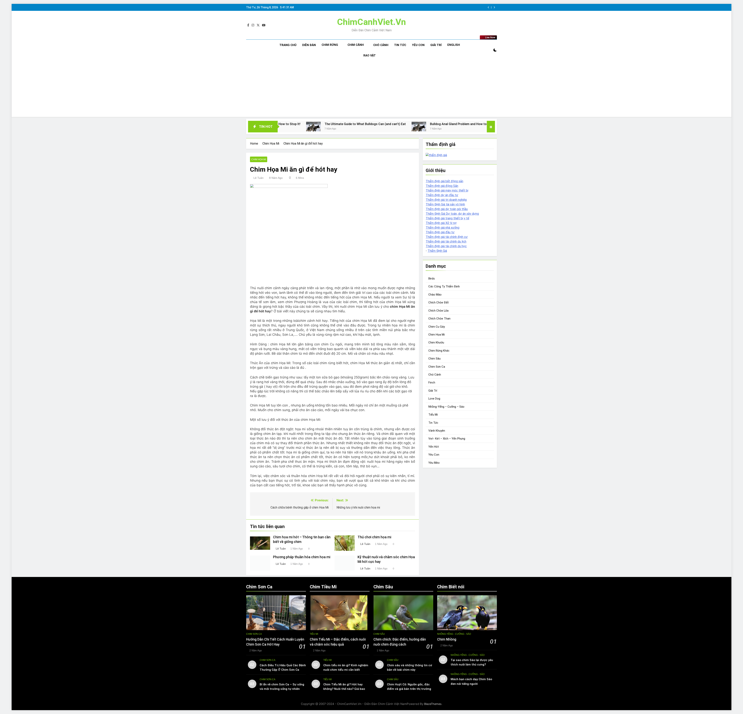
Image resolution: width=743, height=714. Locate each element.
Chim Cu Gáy (436, 326)
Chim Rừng (330, 45)
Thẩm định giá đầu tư (440, 232)
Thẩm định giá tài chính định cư (447, 237)
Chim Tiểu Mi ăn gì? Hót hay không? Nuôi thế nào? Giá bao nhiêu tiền (344, 689)
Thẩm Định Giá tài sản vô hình (445, 204)
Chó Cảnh (380, 45)
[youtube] (264, 25)
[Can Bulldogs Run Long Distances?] (443, 126)
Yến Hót (433, 446)
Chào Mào (435, 294)
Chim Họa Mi (258, 159)
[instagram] (252, 25)
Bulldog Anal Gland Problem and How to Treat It (396, 124)
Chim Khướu (436, 342)
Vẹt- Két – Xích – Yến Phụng (446, 438)
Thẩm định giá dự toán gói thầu (447, 209)
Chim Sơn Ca (436, 366)
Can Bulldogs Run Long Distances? (479, 124)
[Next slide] (494, 7)
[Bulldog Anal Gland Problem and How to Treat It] (350, 126)
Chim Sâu (434, 358)
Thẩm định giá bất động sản (444, 181)
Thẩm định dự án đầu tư (442, 195)
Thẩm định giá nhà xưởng (442, 227)
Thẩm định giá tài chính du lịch (446, 241)
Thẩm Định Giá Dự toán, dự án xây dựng (452, 214)
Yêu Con (418, 45)
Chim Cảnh (356, 45)
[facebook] (248, 25)
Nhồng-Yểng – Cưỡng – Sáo (446, 406)
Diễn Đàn (309, 45)
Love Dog (434, 398)
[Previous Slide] (488, 7)
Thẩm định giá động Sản (442, 186)
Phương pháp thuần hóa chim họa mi (301, 557)
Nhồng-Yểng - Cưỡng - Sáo (454, 634)
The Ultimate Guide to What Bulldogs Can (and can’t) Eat (297, 124)
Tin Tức (400, 45)
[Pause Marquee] (491, 126)
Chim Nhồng (446, 639)
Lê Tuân (258, 177)
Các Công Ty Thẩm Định (444, 286)
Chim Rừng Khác (438, 350)
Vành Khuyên (436, 430)
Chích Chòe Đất (438, 302)
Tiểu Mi (433, 414)
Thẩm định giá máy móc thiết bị (447, 190)
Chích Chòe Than (439, 318)
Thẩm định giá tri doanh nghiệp (446, 200)
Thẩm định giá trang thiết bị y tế (447, 218)
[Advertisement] (371, 90)
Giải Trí (436, 45)
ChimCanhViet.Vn (371, 22)
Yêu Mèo (434, 462)
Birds (431, 278)
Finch (431, 382)
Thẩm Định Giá (437, 251)
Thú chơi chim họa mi (374, 537)
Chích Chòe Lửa (438, 310)
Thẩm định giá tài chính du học (446, 246)
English (453, 45)
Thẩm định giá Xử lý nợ (441, 223)
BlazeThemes (433, 703)
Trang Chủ (287, 45)
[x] (258, 25)
